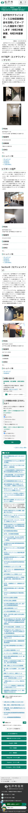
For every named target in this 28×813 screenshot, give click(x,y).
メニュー (25, 3)
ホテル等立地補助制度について (12, 611)
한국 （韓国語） (13, 752)
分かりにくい (8, 422)
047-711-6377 (13, 389)
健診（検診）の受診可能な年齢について (14, 704)
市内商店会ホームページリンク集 (12, 566)
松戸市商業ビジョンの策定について (13, 574)
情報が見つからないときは (13, 738)
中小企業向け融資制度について (12, 650)
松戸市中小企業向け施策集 (11, 597)
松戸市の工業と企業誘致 (10, 600)
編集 (25, 722)
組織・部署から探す (8, 807)
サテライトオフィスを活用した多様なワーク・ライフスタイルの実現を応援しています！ (14, 495)
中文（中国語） (14, 748)
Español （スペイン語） (13, 762)
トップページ (4, 7)
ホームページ (7, 159)
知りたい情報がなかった (11, 424)
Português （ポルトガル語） (13, 767)
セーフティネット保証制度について (13, 653)
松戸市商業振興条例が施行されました (13, 481)
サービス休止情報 (5, 781)
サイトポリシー (15, 777)
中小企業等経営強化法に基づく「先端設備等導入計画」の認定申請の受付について (14, 579)
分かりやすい (8, 417)
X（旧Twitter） (8, 164)
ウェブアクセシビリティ (6, 779)
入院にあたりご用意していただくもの (13, 701)
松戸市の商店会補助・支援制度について (14, 626)
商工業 (19, 7)
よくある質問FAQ (12, 733)
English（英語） (13, 743)
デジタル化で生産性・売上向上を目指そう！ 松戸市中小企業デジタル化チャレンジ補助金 (14, 538)
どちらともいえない (10, 419)
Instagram (6, 160)
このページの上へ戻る (20, 447)
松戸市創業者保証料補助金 (11, 530)
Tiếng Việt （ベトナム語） (14, 757)
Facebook (6, 162)
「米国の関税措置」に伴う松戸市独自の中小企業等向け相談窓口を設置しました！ (14, 476)
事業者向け (12, 7)
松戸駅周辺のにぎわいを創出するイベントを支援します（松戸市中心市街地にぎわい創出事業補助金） (14, 631)
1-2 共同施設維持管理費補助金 (12, 717)
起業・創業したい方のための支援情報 (13, 665)
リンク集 (13, 781)
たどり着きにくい (9, 438)
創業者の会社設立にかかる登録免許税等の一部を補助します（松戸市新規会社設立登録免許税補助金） (14, 526)
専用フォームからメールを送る (16, 394)
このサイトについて (5, 777)
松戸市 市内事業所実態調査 (11, 533)
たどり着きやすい (9, 433)
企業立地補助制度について (11, 608)
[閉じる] (1, 802)
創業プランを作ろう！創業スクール (13, 673)
